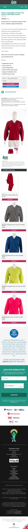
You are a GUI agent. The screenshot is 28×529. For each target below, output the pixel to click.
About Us (14, 468)
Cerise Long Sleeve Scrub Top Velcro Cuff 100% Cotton (14, 304)
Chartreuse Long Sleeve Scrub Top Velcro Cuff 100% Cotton (14, 273)
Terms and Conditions (14, 477)
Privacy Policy (14, 476)
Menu (5, 7)
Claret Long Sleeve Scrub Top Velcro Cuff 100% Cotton (11, 151)
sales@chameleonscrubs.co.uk (15, 454)
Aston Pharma (18, 510)
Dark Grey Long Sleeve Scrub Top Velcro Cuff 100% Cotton (14, 212)
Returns (14, 474)
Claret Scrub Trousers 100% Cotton (10, 182)
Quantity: (4, 80)
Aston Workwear (17, 512)
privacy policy (12, 401)
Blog (14, 469)
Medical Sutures (19, 513)
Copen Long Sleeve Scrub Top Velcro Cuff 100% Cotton (14, 243)
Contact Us (14, 472)
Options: (4, 78)
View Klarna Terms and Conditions (18, 506)
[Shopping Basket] (25, 7)
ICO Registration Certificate (14, 478)
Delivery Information (14, 473)
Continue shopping (11, 86)
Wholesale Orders (14, 470)
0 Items (21, 7)
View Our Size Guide (10, 92)
